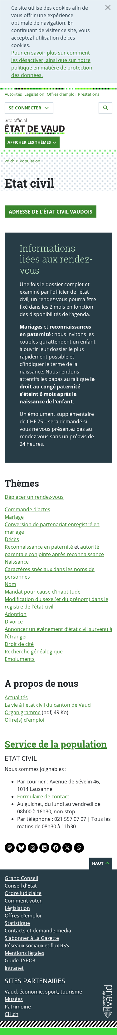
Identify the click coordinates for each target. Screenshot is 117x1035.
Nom (10, 584)
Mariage (14, 516)
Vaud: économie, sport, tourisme (43, 991)
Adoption (16, 614)
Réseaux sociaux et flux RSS (37, 945)
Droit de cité (19, 644)
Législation (34, 94)
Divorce (14, 621)
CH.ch (11, 1014)
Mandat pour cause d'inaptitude (42, 591)
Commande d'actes (27, 509)
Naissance (17, 561)
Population (30, 161)
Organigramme (23, 712)
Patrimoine (18, 1006)
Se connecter (25, 108)
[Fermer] (108, 7)
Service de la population (56, 744)
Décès (12, 539)
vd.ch (10, 161)
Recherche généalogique (34, 651)
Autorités (13, 94)
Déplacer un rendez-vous (34, 496)
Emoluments (20, 659)
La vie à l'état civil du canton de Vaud (48, 704)
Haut (98, 863)
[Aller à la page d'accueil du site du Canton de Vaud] (58, 126)
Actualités (16, 697)
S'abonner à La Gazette (32, 938)
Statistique (17, 923)
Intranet (14, 968)
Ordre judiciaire (23, 893)
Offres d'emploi (61, 94)
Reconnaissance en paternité (39, 546)
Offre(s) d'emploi (24, 719)
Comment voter (23, 900)
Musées (14, 999)
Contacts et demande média (38, 930)
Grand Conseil (21, 878)
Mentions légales (24, 953)
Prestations (88, 94)
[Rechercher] (105, 107)
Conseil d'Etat (21, 885)
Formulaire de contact (43, 796)
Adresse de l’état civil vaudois (50, 211)
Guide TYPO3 (20, 960)
